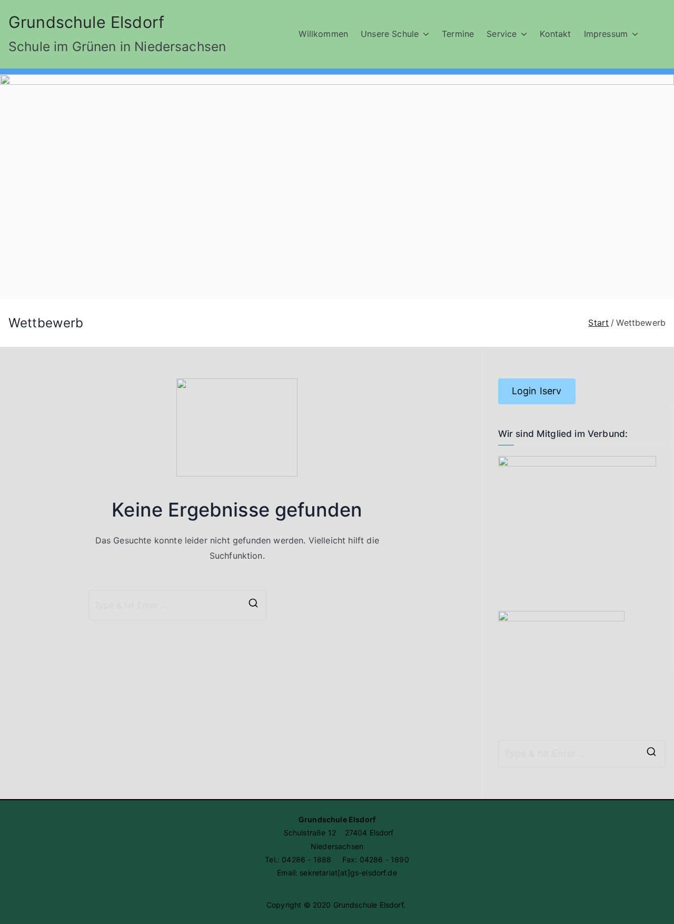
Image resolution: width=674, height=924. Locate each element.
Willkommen (323, 33)
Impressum (606, 33)
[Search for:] (582, 754)
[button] (424, 34)
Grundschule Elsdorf (86, 22)
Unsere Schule (390, 33)
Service (502, 33)
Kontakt (555, 33)
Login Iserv (537, 390)
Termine (458, 33)
